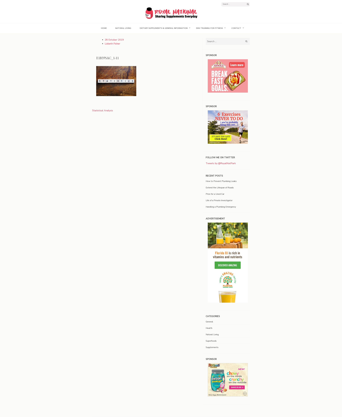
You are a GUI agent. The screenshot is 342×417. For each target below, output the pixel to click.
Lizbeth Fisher (112, 43)
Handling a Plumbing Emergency (221, 206)
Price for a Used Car (215, 194)
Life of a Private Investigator (219, 200)
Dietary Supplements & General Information (164, 28)
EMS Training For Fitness (209, 28)
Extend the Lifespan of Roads (220, 187)
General (209, 321)
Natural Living (123, 28)
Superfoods (211, 340)
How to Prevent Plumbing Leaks (221, 181)
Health (209, 328)
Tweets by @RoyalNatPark (221, 163)
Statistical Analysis (102, 110)
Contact (236, 28)
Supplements (212, 347)
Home (104, 28)
